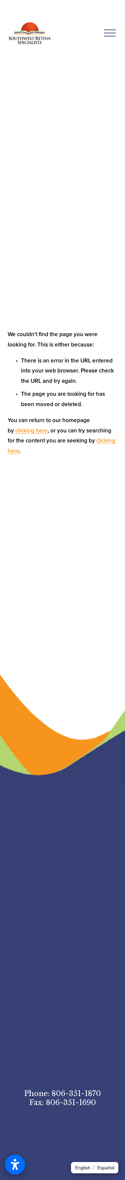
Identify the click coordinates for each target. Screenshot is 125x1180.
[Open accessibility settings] (15, 1165)
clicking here (31, 430)
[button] (82, 1168)
